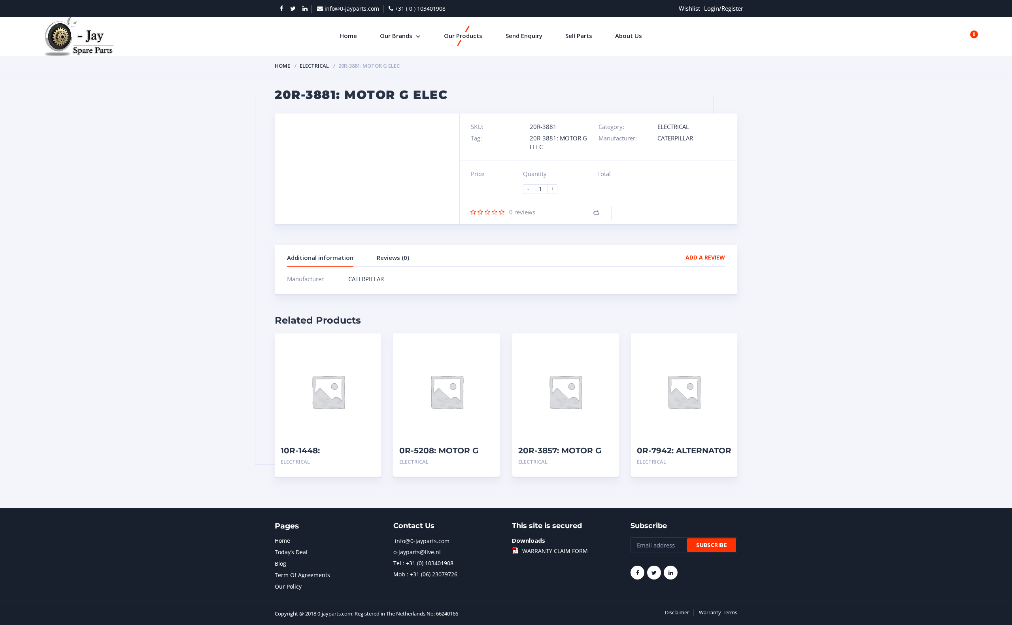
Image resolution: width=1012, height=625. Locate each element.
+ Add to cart (353, 462)
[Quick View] (367, 346)
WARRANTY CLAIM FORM (555, 551)
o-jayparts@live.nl (417, 552)
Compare (596, 213)
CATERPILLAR (675, 138)
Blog (280, 563)
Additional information (320, 257)
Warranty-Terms (718, 612)
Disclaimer (677, 612)
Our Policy (288, 586)
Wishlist (689, 8)
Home (282, 65)
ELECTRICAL (314, 65)
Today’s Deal (291, 552)
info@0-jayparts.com (422, 541)
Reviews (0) (393, 257)
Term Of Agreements (302, 575)
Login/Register (723, 8)
